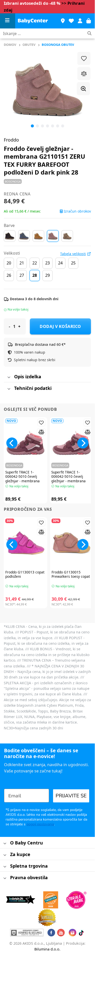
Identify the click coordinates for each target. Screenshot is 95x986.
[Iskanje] (89, 33)
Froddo (11, 140)
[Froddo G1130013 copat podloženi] (25, 543)
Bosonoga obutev (58, 44)
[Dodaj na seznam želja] (83, 58)
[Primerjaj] (83, 73)
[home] (33, 21)
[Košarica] (88, 20)
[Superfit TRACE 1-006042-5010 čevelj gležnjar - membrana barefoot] (25, 443)
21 (21, 263)
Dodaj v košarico (60, 326)
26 (9, 275)
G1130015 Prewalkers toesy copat (71, 574)
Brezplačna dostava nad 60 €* (40, 344)
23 (47, 263)
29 (47, 275)
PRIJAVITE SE (71, 795)
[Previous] (11, 89)
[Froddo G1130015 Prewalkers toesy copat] (72, 543)
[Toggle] (9, 377)
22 (34, 263)
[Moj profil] (80, 20)
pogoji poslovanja (40, 824)
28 (34, 275)
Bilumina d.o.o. (47, 949)
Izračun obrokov (77, 211)
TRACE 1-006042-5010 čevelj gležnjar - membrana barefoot (22, 479)
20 (9, 263)
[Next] (82, 443)
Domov (10, 44)
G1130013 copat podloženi (24, 574)
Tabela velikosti (73, 254)
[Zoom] (83, 88)
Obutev (28, 44)
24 (60, 263)
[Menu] (7, 21)
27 (21, 275)
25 (73, 263)
